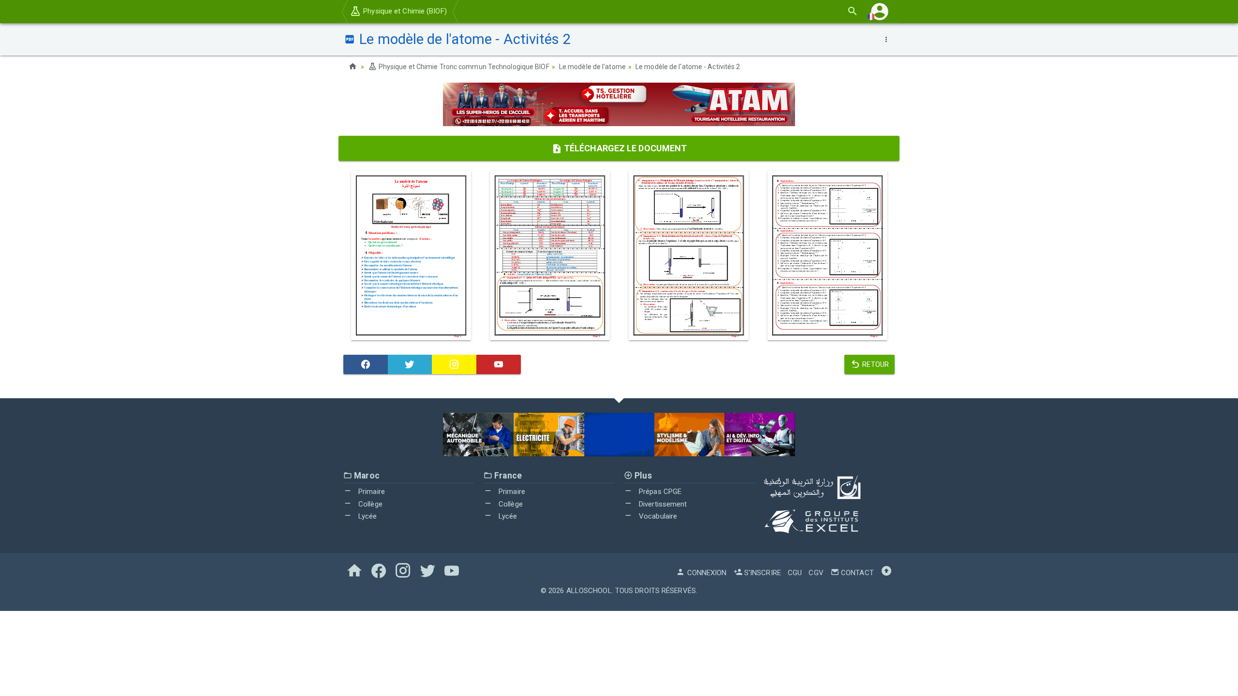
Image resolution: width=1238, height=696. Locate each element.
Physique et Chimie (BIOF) (404, 11)
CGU (795, 572)
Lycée (366, 516)
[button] (880, 11)
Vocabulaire (657, 516)
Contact (856, 572)
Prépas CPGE (659, 491)
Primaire (370, 491)
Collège (369, 504)
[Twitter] (410, 364)
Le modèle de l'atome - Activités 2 (687, 67)
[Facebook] (365, 364)
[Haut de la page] (886, 572)
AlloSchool (589, 590)
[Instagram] (454, 364)
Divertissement (662, 504)
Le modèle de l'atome (592, 67)
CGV (816, 572)
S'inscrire (761, 572)
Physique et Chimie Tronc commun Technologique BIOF (463, 67)
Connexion (705, 572)
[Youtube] (498, 364)
